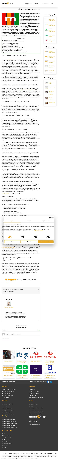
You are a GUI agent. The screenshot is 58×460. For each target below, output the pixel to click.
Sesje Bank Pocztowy (36, 361)
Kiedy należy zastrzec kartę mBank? (10, 46)
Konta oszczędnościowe (8, 414)
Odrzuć (12, 241)
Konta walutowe (6, 412)
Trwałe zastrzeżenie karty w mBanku (10, 43)
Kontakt (4, 447)
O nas (3, 433)
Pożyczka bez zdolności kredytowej (51, 93)
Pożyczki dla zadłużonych (8, 395)
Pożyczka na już (52, 102)
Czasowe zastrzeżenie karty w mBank (10, 44)
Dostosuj (29, 241)
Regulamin (4, 445)
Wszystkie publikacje (8, 307)
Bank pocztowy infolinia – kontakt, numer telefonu (50, 362)
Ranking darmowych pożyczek (9, 423)
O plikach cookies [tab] (46, 220)
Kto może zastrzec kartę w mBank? (10, 40)
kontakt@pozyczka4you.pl (34, 424)
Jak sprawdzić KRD (33, 406)
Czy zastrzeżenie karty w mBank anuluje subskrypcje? (14, 52)
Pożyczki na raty (52, 87)
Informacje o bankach (7, 404)
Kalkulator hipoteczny (34, 393)
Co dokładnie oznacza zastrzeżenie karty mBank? (13, 42)
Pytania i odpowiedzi (7, 435)
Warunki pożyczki (6, 437)
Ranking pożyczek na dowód (9, 421)
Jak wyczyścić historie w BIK (35, 408)
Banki (7, 282)
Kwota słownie (32, 395)
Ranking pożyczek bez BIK (8, 419)
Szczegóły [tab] (29, 220)
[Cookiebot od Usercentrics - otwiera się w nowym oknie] (49, 217)
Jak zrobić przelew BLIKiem (35, 410)
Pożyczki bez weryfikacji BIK (9, 391)
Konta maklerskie (8, 361)
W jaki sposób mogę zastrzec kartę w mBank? (12, 49)
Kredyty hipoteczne (6, 408)
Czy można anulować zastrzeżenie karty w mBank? (13, 47)
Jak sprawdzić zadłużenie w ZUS (36, 412)
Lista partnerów (6, 441)
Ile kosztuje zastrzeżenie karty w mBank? (11, 50)
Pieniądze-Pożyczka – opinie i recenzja (52, 30)
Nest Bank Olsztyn (8, 375)
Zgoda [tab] (12, 220)
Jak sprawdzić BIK (33, 404)
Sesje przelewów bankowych (36, 397)
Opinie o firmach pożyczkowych (9, 389)
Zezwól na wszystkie (46, 241)
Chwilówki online (6, 397)
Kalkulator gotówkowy (34, 391)
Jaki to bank (32, 389)
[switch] (22, 237)
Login (39, 330)
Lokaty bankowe (6, 406)
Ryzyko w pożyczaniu (7, 439)
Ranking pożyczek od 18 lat (8, 425)
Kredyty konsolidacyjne (7, 410)
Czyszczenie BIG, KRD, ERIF (35, 414)
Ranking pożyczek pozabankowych (10, 427)
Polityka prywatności (7, 443)
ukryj (24, 38)
